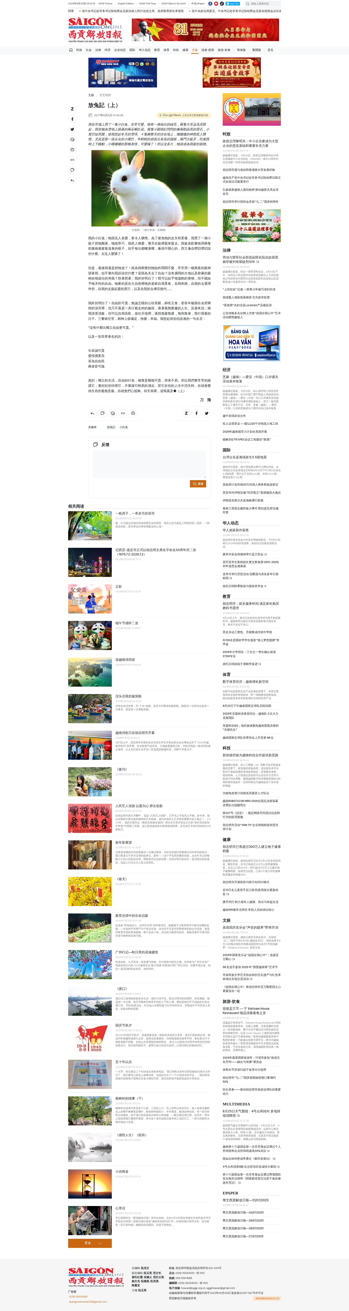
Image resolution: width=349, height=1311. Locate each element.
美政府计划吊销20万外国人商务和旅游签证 (250, 484)
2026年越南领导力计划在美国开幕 (245, 431)
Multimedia (236, 1104)
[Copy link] (72, 160)
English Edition (126, 3)
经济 (108, 50)
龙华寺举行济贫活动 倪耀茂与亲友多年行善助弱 (250, 576)
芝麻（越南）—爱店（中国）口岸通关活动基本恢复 (250, 379)
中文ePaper (197, 3)
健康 (185, 50)
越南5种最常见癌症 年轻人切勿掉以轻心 (248, 909)
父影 (118, 586)
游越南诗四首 (125, 660)
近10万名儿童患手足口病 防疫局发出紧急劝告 (250, 892)
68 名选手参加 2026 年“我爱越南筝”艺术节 (250, 967)
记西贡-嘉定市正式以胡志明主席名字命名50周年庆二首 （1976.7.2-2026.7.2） (155, 552)
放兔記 (111, 427)
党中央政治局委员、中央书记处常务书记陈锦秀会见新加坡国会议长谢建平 (155, 11)
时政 (79, 50)
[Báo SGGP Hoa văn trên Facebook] (210, 3)
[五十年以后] (90, 1074)
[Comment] (72, 170)
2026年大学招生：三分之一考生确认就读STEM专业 (249, 654)
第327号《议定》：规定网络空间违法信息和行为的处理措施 (251, 815)
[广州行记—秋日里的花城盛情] (90, 964)
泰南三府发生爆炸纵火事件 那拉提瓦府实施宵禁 (250, 510)
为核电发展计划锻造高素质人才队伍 (246, 793)
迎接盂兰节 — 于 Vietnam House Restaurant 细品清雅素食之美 (246, 1011)
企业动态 (120, 50)
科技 (176, 50)
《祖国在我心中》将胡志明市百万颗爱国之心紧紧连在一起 (252, 989)
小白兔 (124, 427)
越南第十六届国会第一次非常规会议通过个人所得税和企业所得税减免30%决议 (252, 1148)
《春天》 (122, 879)
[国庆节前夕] (90, 1037)
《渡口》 (122, 989)
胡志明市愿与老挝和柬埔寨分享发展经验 (249, 170)
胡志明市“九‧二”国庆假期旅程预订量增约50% (249, 1079)
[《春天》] (90, 891)
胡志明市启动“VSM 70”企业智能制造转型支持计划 (250, 827)
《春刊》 (122, 769)
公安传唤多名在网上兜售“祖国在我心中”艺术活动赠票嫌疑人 (252, 315)
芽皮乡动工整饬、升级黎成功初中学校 (247, 632)
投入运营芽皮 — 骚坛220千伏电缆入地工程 (250, 423)
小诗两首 (122, 1171)
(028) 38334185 (78, 1296)
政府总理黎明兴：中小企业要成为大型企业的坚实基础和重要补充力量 (250, 143)
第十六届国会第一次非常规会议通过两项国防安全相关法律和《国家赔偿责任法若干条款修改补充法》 (252, 1178)
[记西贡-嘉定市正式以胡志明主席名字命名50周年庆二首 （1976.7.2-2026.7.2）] (90, 562)
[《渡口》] (90, 1001)
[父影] (90, 598)
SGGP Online (105, 3)
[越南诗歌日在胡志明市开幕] (90, 745)
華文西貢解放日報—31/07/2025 (246, 1200)
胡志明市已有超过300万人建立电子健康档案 (252, 849)
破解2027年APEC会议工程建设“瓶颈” (247, 439)
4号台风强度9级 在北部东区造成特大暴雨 (250, 1166)
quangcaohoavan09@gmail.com (88, 1301)
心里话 (120, 1208)
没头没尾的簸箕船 (128, 696)
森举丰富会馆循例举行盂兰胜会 (243, 554)
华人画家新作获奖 (236, 530)
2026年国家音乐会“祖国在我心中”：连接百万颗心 (251, 957)
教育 (157, 50)
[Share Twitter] (72, 129)
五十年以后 (123, 1062)
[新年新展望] (90, 854)
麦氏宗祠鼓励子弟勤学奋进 (240, 664)
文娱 (195, 50)
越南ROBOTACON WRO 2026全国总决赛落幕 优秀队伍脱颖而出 (250, 803)
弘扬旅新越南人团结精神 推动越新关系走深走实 (250, 191)
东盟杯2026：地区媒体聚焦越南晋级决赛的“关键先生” (251, 727)
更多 (88, 1243)
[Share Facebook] (72, 119)
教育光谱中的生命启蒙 (131, 915)
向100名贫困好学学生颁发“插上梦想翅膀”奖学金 (251, 642)
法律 (98, 50)
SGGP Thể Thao (147, 3)
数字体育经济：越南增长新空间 (245, 682)
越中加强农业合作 (234, 416)
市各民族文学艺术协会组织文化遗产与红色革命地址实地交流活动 (252, 977)
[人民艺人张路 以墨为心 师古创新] (90, 818)
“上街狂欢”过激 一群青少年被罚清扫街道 (249, 289)
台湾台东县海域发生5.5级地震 (245, 457)
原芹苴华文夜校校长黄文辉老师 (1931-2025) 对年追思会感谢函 (251, 564)
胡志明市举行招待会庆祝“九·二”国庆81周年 (250, 201)
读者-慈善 (207, 50)
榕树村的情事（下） (130, 1098)
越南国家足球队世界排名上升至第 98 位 (248, 737)
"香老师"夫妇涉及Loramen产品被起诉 (247, 305)
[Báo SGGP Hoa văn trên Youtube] (216, 3)
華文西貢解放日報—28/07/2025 (243, 1228)
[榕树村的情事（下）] (90, 1110)
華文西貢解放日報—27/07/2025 (243, 1236)
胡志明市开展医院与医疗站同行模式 (246, 882)
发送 (200, 483)
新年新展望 (123, 842)
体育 (166, 50)
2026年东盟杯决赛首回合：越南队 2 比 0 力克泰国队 (250, 715)
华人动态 (145, 50)
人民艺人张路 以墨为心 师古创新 (139, 806)
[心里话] (90, 1220)
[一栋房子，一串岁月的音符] (90, 525)
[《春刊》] (90, 781)
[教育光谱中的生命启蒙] (90, 928)
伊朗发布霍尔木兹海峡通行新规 (243, 500)
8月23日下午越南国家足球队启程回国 (247, 706)
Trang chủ (71, 50)
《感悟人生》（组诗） (131, 1135)
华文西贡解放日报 (95, 30)
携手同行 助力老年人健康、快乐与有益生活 (250, 902)
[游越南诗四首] (90, 672)
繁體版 (256, 50)
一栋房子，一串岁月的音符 (135, 513)
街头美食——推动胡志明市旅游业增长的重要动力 (252, 1091)
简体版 (241, 50)
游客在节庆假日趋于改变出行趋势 (244, 1069)
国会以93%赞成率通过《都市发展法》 (247, 1158)
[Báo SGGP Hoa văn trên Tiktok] (222, 3)
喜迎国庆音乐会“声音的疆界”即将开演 (250, 927)
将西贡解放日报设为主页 (267, 1298)
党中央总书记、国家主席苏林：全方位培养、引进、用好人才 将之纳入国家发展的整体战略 (269, 11)
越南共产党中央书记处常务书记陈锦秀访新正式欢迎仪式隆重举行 (252, 179)
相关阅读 (76, 506)
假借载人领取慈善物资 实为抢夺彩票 (246, 297)
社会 (89, 50)
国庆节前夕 (123, 1025)
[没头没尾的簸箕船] (90, 708)
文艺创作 (105, 95)
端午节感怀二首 (126, 623)
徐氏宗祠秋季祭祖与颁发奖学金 (243, 586)
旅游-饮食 (224, 50)
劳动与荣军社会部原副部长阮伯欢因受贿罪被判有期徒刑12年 (250, 259)
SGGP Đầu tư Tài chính (174, 3)
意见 (270, 50)
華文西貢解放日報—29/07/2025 (243, 1220)
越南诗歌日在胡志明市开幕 (135, 733)
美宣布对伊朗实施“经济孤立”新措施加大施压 (252, 492)
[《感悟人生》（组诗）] (90, 1147)
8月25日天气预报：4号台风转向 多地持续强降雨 (251, 1113)
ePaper (230, 1193)
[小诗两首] (90, 1184)
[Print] (72, 150)
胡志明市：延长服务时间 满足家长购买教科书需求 (251, 606)
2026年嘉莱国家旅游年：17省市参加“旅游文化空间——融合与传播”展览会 (251, 1059)
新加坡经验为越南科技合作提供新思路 (250, 755)
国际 (132, 50)
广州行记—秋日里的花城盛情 (136, 952)
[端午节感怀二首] (90, 635)
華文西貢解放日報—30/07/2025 (243, 1212)
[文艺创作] (72, 180)
